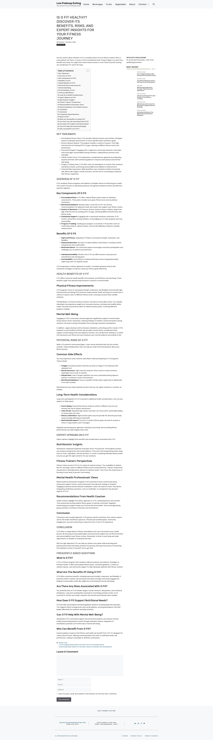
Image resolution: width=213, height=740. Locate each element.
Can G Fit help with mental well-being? (73, 126)
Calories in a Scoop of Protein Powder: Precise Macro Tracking (146, 97)
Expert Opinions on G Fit (67, 97)
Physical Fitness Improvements (70, 85)
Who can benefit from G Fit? (69, 129)
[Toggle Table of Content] (87, 70)
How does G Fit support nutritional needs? (74, 124)
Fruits (109, 4)
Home (86, 4)
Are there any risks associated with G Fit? (74, 121)
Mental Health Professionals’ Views (72, 104)
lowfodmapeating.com (65, 735)
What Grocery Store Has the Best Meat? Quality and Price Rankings (146, 105)
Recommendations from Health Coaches (74, 107)
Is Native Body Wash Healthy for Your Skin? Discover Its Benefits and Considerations (85, 647)
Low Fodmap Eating (69, 3)
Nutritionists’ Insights (67, 100)
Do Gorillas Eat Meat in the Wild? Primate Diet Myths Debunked (145, 113)
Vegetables (120, 4)
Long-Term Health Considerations (71, 95)
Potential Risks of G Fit (67, 90)
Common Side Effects (66, 92)
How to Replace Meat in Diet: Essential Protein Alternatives (146, 74)
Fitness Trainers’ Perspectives (70, 102)
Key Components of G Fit (67, 78)
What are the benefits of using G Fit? (72, 119)
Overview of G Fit (65, 76)
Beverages (97, 4)
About (132, 4)
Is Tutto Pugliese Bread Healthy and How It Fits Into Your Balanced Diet (81, 645)
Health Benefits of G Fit (67, 83)
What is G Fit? (64, 117)
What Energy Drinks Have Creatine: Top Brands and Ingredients (145, 89)
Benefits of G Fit (64, 80)
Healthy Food (60, 44)
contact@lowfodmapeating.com (72, 722)
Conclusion (63, 109)
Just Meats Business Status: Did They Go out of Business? (146, 81)
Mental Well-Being (65, 88)
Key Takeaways (64, 73)
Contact (142, 4)
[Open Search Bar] (153, 4)
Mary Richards (60, 42)
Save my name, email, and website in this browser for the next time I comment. (87, 694)
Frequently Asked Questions (69, 114)
